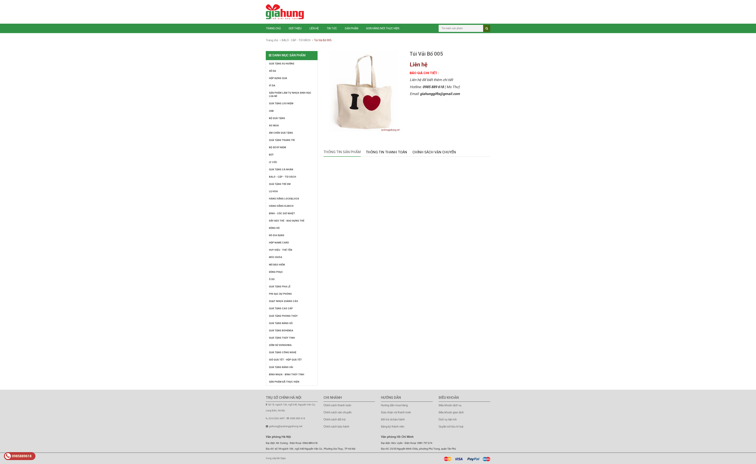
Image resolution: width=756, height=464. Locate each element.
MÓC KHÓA (275, 257)
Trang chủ (273, 28)
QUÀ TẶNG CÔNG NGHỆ (282, 352)
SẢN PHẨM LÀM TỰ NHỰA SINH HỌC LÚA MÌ (290, 94)
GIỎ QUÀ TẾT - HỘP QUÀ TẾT (285, 359)
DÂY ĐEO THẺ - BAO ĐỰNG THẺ (286, 220)
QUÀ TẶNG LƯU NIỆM (281, 103)
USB (271, 111)
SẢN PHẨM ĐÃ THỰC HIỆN (284, 381)
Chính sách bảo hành (336, 426)
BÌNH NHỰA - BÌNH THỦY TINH (286, 374)
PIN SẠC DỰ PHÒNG (280, 294)
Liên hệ (314, 28)
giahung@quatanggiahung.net (285, 426)
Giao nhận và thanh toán (396, 412)
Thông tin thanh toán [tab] (386, 152)
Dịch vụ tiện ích (448, 419)
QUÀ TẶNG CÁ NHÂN (281, 169)
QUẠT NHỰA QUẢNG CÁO (283, 301)
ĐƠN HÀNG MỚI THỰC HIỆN (382, 28)
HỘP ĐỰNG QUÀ (278, 78)
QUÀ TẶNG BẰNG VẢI (281, 367)
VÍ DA (272, 85)
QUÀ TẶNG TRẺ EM (280, 184)
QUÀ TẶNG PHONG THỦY (283, 316)
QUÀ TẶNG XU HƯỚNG (281, 63)
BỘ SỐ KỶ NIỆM (277, 147)
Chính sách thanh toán (337, 405)
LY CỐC (273, 162)
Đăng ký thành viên (392, 426)
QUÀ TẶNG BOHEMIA (281, 330)
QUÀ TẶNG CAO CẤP (281, 308)
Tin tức (332, 28)
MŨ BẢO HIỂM (277, 264)
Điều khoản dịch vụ (450, 405)
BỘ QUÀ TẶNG (277, 118)
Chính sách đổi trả (334, 419)
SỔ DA (272, 71)
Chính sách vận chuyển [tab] (434, 152)
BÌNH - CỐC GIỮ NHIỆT (282, 213)
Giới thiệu (295, 28)
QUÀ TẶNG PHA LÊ (279, 286)
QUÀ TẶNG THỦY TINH (282, 337)
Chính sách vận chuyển (337, 412)
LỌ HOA (273, 191)
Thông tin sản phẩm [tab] (342, 152)
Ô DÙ (271, 279)
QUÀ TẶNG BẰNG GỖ (281, 323)
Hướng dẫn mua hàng (394, 405)
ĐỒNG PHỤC (276, 272)
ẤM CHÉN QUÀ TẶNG (281, 132)
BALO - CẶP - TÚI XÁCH (296, 40)
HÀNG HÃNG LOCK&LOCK (284, 198)
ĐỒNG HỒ (274, 228)
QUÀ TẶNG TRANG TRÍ (282, 140)
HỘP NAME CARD (279, 242)
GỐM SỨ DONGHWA (280, 345)
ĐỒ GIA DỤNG (276, 235)
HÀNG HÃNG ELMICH (281, 206)
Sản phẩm (351, 28)
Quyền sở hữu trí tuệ (451, 426)
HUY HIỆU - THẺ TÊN (280, 250)
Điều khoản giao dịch (451, 412)
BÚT (271, 154)
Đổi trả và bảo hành (393, 419)
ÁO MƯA (274, 125)
